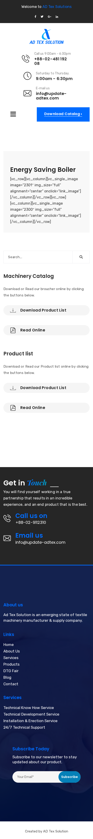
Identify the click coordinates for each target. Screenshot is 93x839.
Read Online (32, 330)
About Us (11, 651)
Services (11, 658)
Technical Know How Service (28, 708)
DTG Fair (11, 671)
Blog (7, 678)
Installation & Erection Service (30, 721)
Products (11, 664)
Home (8, 645)
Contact (10, 684)
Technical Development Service (31, 714)
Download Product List (43, 310)
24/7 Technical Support (24, 728)
